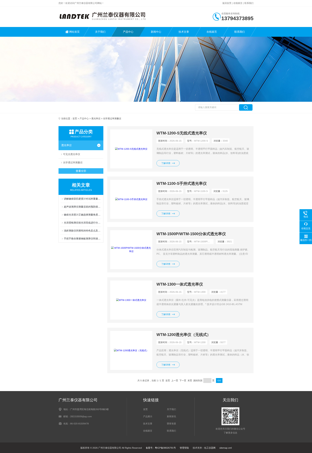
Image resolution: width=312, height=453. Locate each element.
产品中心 (128, 31)
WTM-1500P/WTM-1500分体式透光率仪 (191, 234)
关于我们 (100, 31)
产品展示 (147, 416)
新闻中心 (156, 31)
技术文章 (184, 31)
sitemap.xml (225, 447)
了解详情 (165, 163)
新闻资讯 (171, 416)
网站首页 (74, 31)
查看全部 (81, 171)
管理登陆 (184, 447)
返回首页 (226, 3)
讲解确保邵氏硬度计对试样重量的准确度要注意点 (82, 198)
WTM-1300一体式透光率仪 (179, 284)
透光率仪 (95, 118)
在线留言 (237, 3)
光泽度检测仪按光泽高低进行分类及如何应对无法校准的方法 (82, 222)
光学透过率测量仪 (73, 162)
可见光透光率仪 (71, 154)
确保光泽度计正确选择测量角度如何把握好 (82, 214)
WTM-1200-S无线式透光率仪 (181, 133)
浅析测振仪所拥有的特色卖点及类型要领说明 (82, 230)
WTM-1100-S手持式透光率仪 (181, 183)
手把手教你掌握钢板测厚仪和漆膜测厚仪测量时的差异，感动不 (82, 238)
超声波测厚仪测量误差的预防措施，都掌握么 (82, 206)
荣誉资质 (171, 423)
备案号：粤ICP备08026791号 (161, 447)
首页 (74, 118)
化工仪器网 (209, 447)
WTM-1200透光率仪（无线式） (183, 334)
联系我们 (249, 3)
